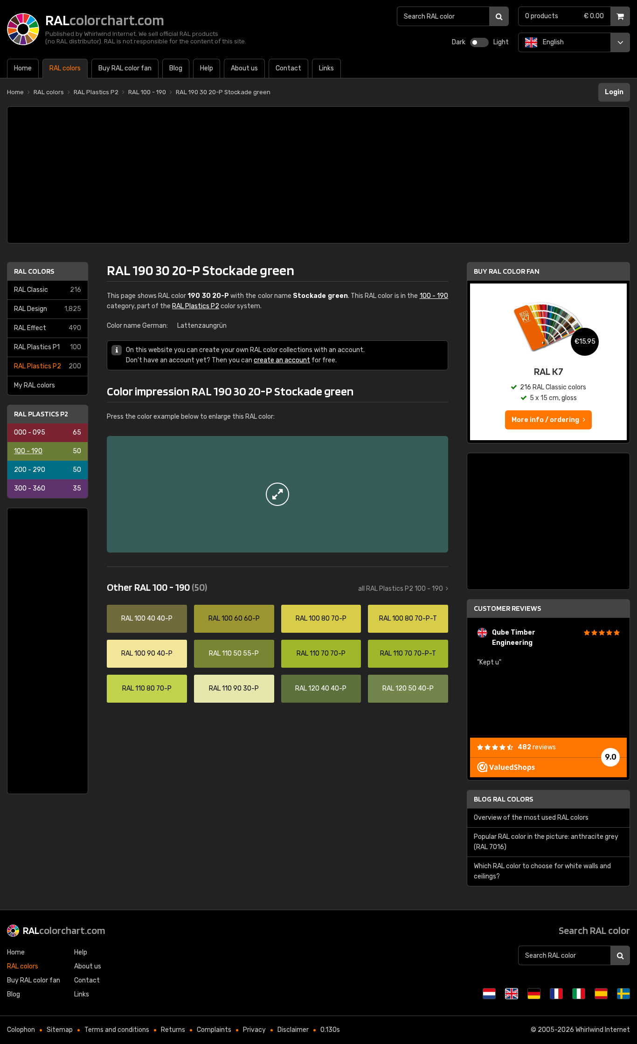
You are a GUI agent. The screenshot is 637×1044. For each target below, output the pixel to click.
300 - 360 (47, 488)
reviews (537, 747)
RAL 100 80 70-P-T (408, 618)
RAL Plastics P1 (47, 347)
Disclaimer (293, 1030)
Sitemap (60, 1030)
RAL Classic (47, 290)
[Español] (601, 993)
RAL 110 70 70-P (321, 653)
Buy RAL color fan (507, 271)
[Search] (499, 16)
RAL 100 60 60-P (234, 618)
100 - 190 (47, 451)
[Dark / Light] (479, 42)
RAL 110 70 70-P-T (408, 653)
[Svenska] (623, 993)
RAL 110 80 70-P (147, 688)
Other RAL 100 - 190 (157, 587)
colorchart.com (64, 930)
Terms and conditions (116, 1030)
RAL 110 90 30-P (234, 688)
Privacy (254, 1030)
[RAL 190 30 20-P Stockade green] (277, 494)
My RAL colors (34, 385)
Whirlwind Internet (602, 1030)
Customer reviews (507, 608)
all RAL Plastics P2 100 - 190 (400, 589)
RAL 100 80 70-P (321, 618)
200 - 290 (47, 470)
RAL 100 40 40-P (147, 618)
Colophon (21, 1030)
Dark (458, 42)
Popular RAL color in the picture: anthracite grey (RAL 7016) (546, 842)
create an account (282, 360)
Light (501, 42)
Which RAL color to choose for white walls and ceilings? (542, 871)
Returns (173, 1030)
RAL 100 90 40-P (147, 653)
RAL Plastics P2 (47, 366)
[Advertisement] (318, 175)
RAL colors (34, 271)
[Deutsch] (533, 993)
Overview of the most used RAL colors (531, 818)
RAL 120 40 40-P (320, 688)
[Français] (556, 993)
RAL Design (47, 309)
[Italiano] (578, 993)
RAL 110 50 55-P (234, 653)
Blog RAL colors (503, 799)
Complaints (214, 1030)
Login (614, 92)
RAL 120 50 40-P (408, 688)
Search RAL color (594, 930)
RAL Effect (47, 328)
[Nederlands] (489, 993)
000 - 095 (47, 432)
